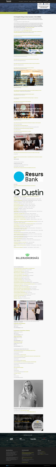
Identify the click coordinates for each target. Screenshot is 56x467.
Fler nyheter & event (25, 462)
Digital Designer (16, 211)
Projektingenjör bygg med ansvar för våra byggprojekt (22, 286)
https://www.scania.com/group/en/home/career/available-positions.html (24, 167)
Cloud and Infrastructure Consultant (19, 217)
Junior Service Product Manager (18, 205)
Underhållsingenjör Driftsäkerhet (19, 281)
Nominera (46, 3)
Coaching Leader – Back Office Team (19, 213)
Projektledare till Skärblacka (18, 279)
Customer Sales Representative (18, 216)
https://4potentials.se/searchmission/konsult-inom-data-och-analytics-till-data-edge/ (27, 152)
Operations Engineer (17, 204)
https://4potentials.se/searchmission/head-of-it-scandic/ (22, 131)
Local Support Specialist (17, 373)
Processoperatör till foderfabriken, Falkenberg (22, 330)
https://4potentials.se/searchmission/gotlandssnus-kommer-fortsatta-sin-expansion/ (27, 63)
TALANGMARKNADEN (39, 1)
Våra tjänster (34, 1)
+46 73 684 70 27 (42, 451)
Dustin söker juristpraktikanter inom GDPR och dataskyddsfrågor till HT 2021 (25, 221)
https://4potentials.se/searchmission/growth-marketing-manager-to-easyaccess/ (26, 97)
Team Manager (16, 243)
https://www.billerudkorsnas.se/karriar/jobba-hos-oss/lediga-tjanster (24, 268)
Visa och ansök (24, 354)
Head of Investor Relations (18, 238)
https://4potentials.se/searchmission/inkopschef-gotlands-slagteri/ (24, 94)
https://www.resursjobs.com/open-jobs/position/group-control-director (24, 185)
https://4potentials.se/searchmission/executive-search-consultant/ (24, 67)
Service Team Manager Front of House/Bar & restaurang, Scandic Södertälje (25, 361)
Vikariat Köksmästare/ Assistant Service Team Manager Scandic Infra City (24, 350)
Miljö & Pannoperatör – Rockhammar (19, 272)
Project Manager (16, 225)
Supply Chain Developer (18, 336)
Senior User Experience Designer (18, 367)
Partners (30, 1)
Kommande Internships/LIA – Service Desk (20, 242)
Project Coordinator (17, 226)
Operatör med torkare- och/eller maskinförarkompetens (22, 289)
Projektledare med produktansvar (19, 323)
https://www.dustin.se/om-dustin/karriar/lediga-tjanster (30, 196)
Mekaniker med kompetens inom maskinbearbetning (21, 288)
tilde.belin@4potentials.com (28, 30)
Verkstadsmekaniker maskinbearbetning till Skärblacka (22, 282)
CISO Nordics (16, 202)
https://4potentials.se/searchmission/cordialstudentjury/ (22, 101)
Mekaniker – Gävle (16, 296)
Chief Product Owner (17, 232)
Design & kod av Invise (47, 465)
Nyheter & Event (26, 1)
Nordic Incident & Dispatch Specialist (19, 230)
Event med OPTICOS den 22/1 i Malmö (27, 457)
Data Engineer (16, 208)
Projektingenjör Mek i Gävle (18, 271)
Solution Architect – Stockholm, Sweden (20, 219)
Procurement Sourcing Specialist (18, 236)
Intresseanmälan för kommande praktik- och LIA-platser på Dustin (23, 223)
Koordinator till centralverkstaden (19, 295)
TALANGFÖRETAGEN (45, 1)
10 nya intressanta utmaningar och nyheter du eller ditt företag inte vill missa (28, 453)
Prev (7, 440)
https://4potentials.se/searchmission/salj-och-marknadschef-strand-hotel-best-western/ (27, 35)
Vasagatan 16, (42, 454)
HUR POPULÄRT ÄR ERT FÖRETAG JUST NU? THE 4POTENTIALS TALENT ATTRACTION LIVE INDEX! (43, 7)
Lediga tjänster (21, 1)
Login (46, 0)
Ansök (40, 3)
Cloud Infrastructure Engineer (18, 247)
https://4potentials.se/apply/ (30, 27)
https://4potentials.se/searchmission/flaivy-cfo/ (21, 125)
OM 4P (49, 1)
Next (48, 440)
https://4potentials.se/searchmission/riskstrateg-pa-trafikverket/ (23, 128)
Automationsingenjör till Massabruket (19, 292)
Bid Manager (16, 209)
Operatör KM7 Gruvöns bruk (18, 276)
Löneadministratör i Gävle (17, 285)
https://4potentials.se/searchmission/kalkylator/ (21, 86)
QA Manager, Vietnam (17, 298)
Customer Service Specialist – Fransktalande (20, 275)
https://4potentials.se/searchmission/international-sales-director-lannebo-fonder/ (26, 59)
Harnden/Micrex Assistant (18, 278)
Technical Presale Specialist (18, 200)
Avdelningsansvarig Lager (18, 341)
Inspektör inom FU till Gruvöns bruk (19, 269)
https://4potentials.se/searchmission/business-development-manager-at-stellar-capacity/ (27, 122)
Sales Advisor (16, 197)
